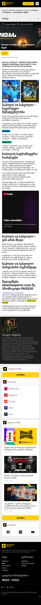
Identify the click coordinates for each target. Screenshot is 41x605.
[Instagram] (5, 587)
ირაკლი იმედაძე (10, 24)
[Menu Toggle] (37, 3)
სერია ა (28, 10)
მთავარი (5, 10)
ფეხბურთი (20, 10)
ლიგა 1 (10, 414)
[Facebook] (2, 587)
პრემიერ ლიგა (13, 389)
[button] (38, 18)
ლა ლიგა (11, 401)
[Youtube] (7, 587)
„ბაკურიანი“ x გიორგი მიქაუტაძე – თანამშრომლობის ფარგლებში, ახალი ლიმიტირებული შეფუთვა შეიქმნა (20, 506)
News (12, 10)
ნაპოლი (15, 57)
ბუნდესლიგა (12, 395)
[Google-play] (13, 587)
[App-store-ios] (10, 587)
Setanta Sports (6, 57)
